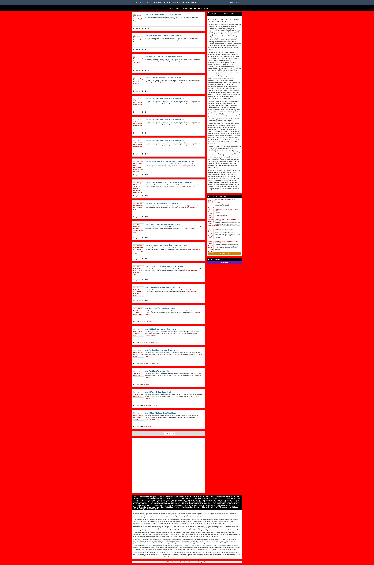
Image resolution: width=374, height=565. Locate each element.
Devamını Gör (224, 262)
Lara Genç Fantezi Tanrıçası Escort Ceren (160, 308)
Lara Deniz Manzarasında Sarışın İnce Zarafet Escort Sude (166, 245)
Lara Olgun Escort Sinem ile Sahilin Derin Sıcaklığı (163, 77)
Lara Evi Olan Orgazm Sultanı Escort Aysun (160, 329)
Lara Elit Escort (147, 405)
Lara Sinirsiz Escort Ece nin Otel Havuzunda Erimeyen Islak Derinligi (169, 161)
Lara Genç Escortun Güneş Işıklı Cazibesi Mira (161, 203)
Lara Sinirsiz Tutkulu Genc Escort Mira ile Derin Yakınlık (164, 98)
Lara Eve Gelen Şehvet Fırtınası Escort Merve (161, 350)
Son (173, 433)
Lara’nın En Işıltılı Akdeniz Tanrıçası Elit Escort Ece (163, 35)
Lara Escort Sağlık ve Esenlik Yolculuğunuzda (227, 219)
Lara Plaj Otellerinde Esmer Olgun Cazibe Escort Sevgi (164, 266)
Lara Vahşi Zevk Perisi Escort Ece (157, 371)
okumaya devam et (196, 19)
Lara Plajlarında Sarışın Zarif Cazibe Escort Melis (162, 287)
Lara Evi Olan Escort (148, 342)
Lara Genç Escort (147, 321)
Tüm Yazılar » (224, 253)
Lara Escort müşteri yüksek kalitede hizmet (227, 241)
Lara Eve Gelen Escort (149, 363)
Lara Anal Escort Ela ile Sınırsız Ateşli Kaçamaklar (163, 15)
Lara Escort (141, 2)
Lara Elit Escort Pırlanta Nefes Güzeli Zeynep (161, 413)
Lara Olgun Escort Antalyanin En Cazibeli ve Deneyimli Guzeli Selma (169, 182)
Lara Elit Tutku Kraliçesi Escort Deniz (158, 392)
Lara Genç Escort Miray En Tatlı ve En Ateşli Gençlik (163, 56)
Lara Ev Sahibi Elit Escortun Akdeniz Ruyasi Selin (162, 224)
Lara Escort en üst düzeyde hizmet (224, 229)
